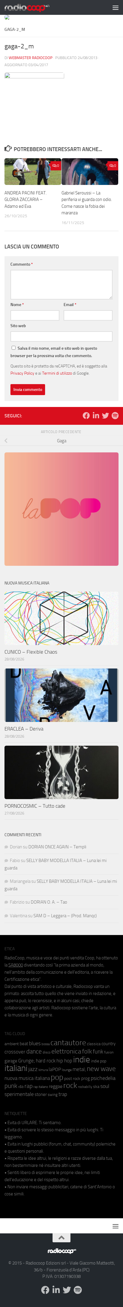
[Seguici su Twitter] (105, 415)
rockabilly (85, 1087)
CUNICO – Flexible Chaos (30, 652)
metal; (79, 1069)
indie (81, 1059)
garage (10, 1061)
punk (10, 1085)
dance (34, 1051)
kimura (43, 1070)
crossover (14, 1052)
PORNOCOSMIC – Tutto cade (34, 806)
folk (87, 1051)
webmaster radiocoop (31, 58)
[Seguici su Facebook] (86, 415)
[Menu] (115, 7)
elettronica (66, 1051)
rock (70, 1085)
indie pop (98, 1061)
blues (35, 1043)
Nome (17, 304)
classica (94, 1043)
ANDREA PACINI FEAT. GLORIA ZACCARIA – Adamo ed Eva (25, 199)
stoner (41, 1094)
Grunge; (26, 1061)
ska (96, 1086)
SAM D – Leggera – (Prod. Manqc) (65, 915)
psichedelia (103, 1078)
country (109, 1043)
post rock (72, 1078)
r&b (21, 1086)
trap (63, 1094)
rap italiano (40, 1087)
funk (98, 1051)
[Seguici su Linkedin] (95, 415)
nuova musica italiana (27, 1078)
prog (85, 1078)
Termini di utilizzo (57, 373)
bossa (45, 1044)
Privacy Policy (22, 373)
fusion (108, 1052)
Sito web (18, 325)
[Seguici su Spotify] (115, 415)
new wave (101, 1069)
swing (53, 1094)
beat (24, 1043)
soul (104, 1086)
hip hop (64, 1061)
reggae (55, 1086)
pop (57, 1077)
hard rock (46, 1061)
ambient (11, 1043)
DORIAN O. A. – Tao (49, 902)
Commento (21, 264)
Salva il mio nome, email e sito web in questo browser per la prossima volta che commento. (53, 352)
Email (70, 304)
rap (28, 1086)
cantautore (68, 1042)
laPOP (55, 1069)
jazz (33, 1069)
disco (46, 1052)
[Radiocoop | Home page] (34, 7)
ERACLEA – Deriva (23, 729)
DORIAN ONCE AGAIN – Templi (57, 847)
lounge (67, 1070)
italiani (15, 1068)
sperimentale (19, 1094)
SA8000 (15, 965)
